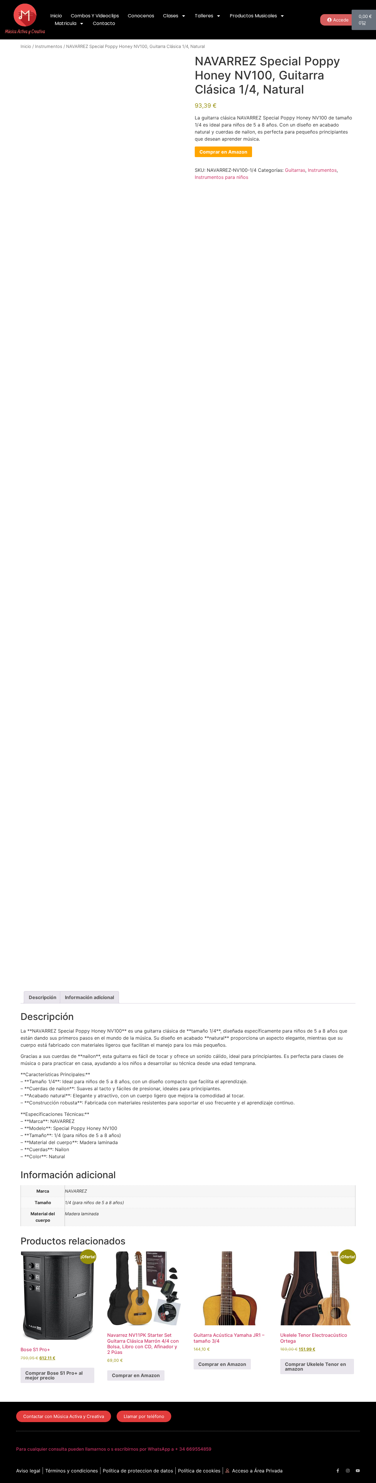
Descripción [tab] (42, 997)
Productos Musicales (253, 15)
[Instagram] (348, 1471)
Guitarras (295, 170)
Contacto (104, 23)
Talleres (204, 15)
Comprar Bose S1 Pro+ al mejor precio (54, 1375)
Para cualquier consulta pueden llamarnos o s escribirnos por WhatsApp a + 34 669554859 (114, 1449)
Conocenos (141, 15)
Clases (170, 15)
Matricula (65, 23)
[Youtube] (358, 1471)
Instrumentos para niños (221, 177)
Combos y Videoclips (95, 15)
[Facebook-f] (338, 1471)
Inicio (56, 15)
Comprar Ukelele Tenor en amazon (315, 1366)
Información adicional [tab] (89, 997)
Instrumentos (48, 46)
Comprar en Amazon (223, 152)
